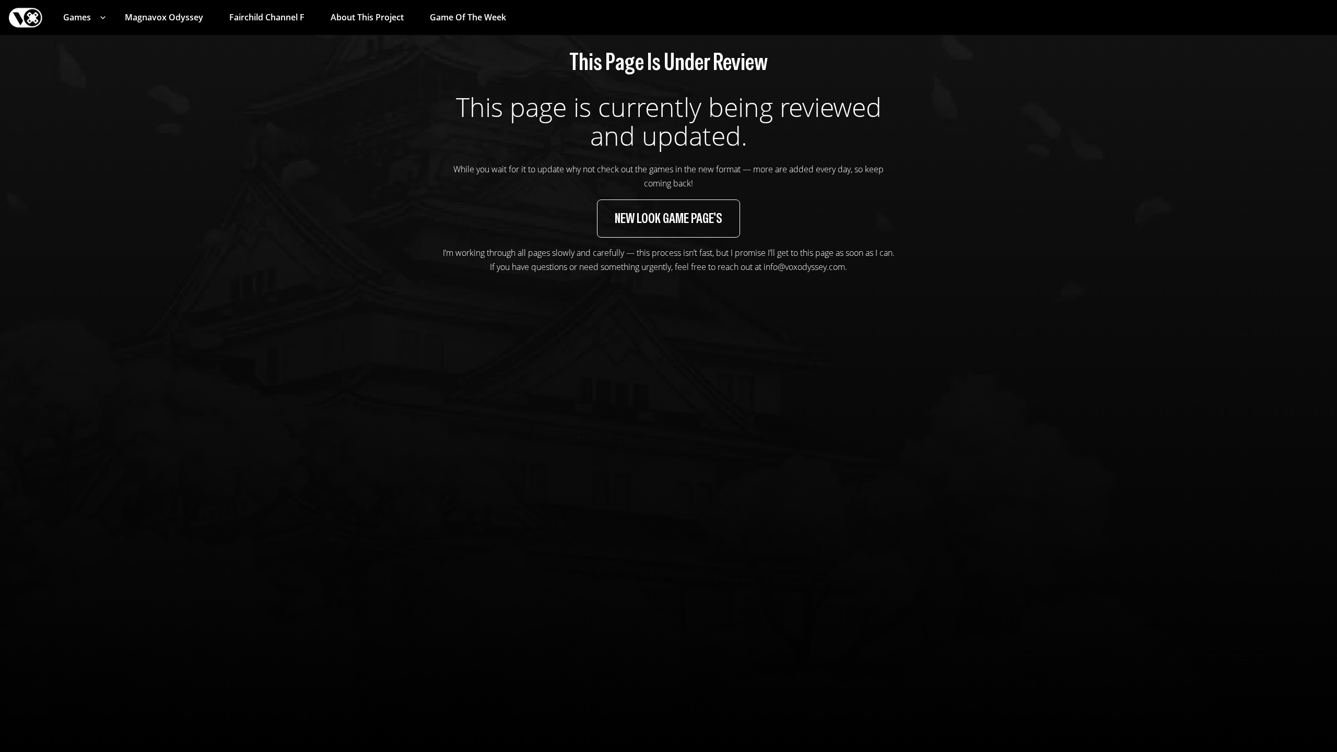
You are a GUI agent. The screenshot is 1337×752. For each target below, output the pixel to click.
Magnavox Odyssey (164, 17)
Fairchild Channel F (266, 17)
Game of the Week (468, 17)
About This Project (367, 17)
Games (77, 17)
